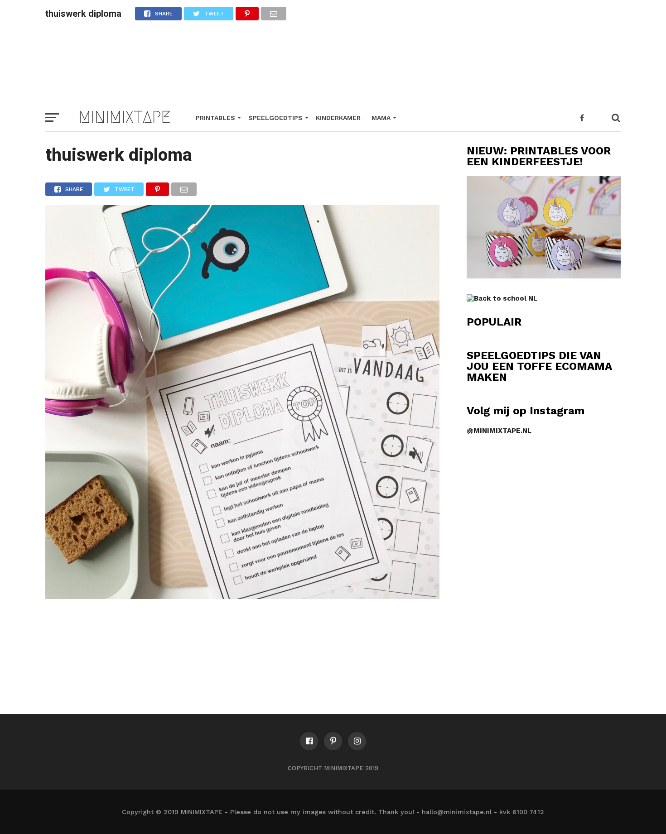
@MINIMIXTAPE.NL (499, 431)
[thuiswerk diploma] (242, 596)
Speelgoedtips (275, 117)
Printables (215, 117)
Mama (381, 117)
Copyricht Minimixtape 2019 (333, 768)
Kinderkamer (338, 117)
